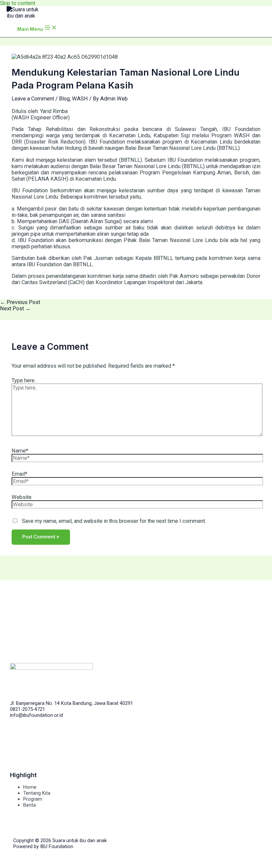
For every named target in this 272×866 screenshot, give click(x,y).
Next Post (15, 308)
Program (32, 799)
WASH (80, 98)
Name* (20, 451)
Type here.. (24, 380)
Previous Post (20, 302)
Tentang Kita (36, 793)
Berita (29, 805)
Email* (19, 474)
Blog (64, 98)
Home (29, 787)
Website (22, 497)
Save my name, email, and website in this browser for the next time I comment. (114, 521)
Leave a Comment (33, 98)
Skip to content (17, 3)
